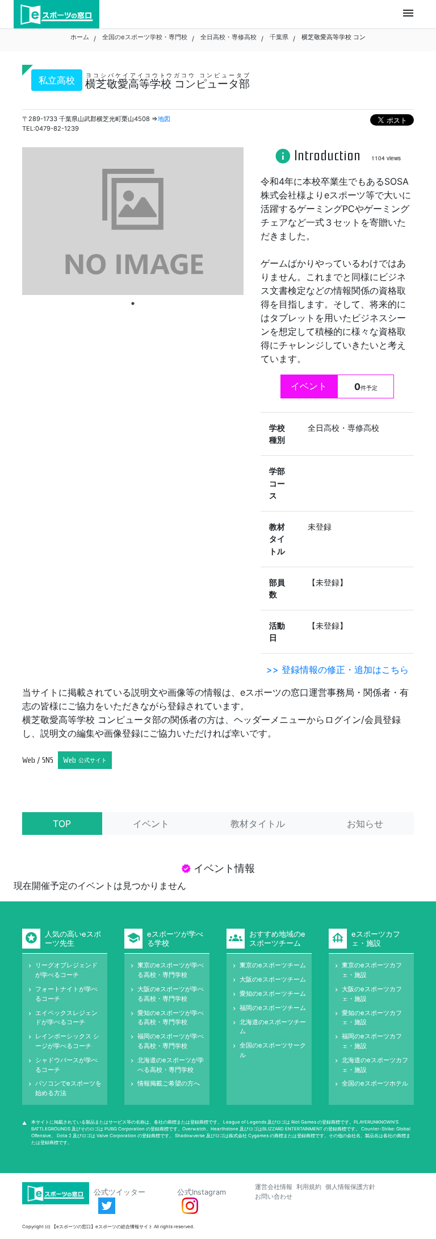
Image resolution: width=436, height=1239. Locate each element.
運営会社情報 (273, 1187)
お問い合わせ (273, 1196)
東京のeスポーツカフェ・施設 (372, 970)
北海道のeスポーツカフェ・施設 (375, 1065)
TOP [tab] (62, 823)
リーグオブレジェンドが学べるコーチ (66, 970)
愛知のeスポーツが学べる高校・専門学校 (170, 1017)
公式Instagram (201, 1192)
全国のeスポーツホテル (375, 1083)
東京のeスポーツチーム (273, 965)
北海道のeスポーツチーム (273, 1027)
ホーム (79, 37)
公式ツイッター (119, 1192)
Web (85, 760)
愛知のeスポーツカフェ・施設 (372, 1017)
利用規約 (308, 1187)
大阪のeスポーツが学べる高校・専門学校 (170, 994)
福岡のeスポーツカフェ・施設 (372, 1041)
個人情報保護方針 (350, 1187)
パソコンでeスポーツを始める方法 (68, 1088)
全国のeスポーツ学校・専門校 (144, 37)
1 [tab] (133, 303)
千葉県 (279, 37)
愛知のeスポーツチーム (273, 993)
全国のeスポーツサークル (273, 1050)
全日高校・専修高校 (228, 37)
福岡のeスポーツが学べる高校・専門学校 (170, 1041)
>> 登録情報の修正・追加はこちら (337, 669)
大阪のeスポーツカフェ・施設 (372, 994)
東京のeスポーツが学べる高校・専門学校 (170, 970)
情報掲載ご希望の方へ (168, 1083)
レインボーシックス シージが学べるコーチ (67, 1041)
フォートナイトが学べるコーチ (66, 994)
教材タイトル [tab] (257, 823)
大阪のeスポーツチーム (273, 979)
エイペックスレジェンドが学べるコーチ (66, 1017)
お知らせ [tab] (365, 823)
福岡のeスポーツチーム (273, 1008)
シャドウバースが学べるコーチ (66, 1065)
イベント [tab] (151, 823)
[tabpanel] (133, 221)
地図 (164, 119)
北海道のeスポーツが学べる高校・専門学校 (170, 1065)
